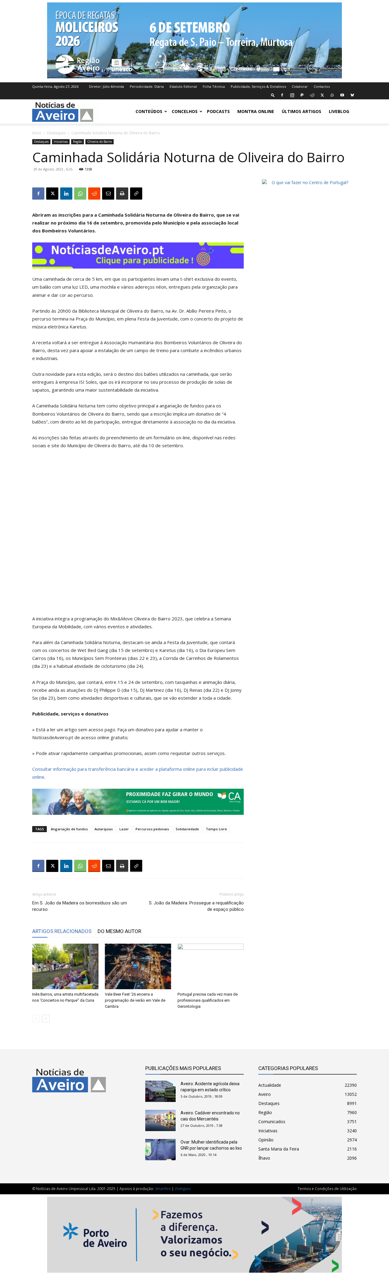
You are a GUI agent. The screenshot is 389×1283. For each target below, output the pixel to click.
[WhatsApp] (332, 95)
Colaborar (300, 86)
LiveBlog (339, 111)
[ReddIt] (94, 193)
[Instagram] (292, 95)
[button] (272, 95)
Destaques (56, 133)
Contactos (322, 86)
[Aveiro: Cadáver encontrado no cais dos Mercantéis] (160, 1120)
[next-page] (46, 1018)
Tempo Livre (216, 829)
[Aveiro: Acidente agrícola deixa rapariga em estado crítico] (160, 1091)
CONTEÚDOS (149, 111)
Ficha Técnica (214, 86)
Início (36, 133)
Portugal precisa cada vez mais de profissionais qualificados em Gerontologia (207, 1000)
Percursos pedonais (152, 829)
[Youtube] (342, 95)
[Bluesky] (352, 95)
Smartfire (163, 1188)
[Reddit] (312, 95)
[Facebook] (282, 95)
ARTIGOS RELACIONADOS (61, 931)
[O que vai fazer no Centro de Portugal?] (307, 182)
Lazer (124, 829)
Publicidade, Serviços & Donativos (258, 86)
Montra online (255, 111)
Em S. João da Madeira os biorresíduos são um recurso (79, 906)
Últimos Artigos (301, 111)
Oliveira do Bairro (99, 141)
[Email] (108, 193)
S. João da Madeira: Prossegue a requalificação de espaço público (196, 906)
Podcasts (218, 111)
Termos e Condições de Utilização (327, 1188)
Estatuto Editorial (183, 86)
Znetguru (183, 1188)
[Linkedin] (66, 193)
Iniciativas (61, 141)
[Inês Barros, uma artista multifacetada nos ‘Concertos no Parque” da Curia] (65, 966)
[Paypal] (302, 95)
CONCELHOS (185, 111)
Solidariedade (187, 829)
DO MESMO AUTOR (119, 931)
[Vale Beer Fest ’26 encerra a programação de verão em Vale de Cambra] (138, 966)
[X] (322, 95)
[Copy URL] (136, 193)
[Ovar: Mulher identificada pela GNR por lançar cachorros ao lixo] (160, 1149)
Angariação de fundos (69, 829)
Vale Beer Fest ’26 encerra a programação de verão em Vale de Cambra (135, 1000)
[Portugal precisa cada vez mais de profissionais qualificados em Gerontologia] (210, 966)
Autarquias (104, 829)
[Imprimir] (122, 193)
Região (77, 141)
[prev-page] (36, 1018)
